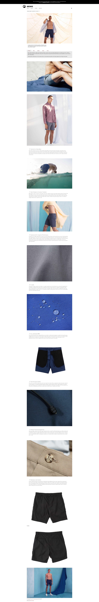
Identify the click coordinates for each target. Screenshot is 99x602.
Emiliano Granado (31, 600)
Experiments (71, 8)
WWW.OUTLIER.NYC (46, 2)
